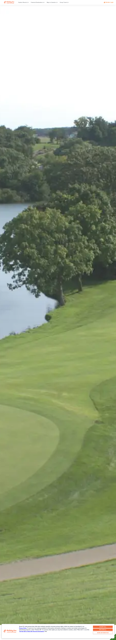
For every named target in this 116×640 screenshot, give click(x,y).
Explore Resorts (22, 2)
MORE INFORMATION (103, 632)
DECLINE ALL (102, 629)
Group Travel (63, 2)
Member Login (109, 2)
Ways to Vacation (51, 2)
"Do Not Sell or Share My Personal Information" (32, 631)
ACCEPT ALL (102, 626)
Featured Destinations (37, 2)
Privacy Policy (23, 628)
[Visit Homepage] (10, 2)
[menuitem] (24, 2)
